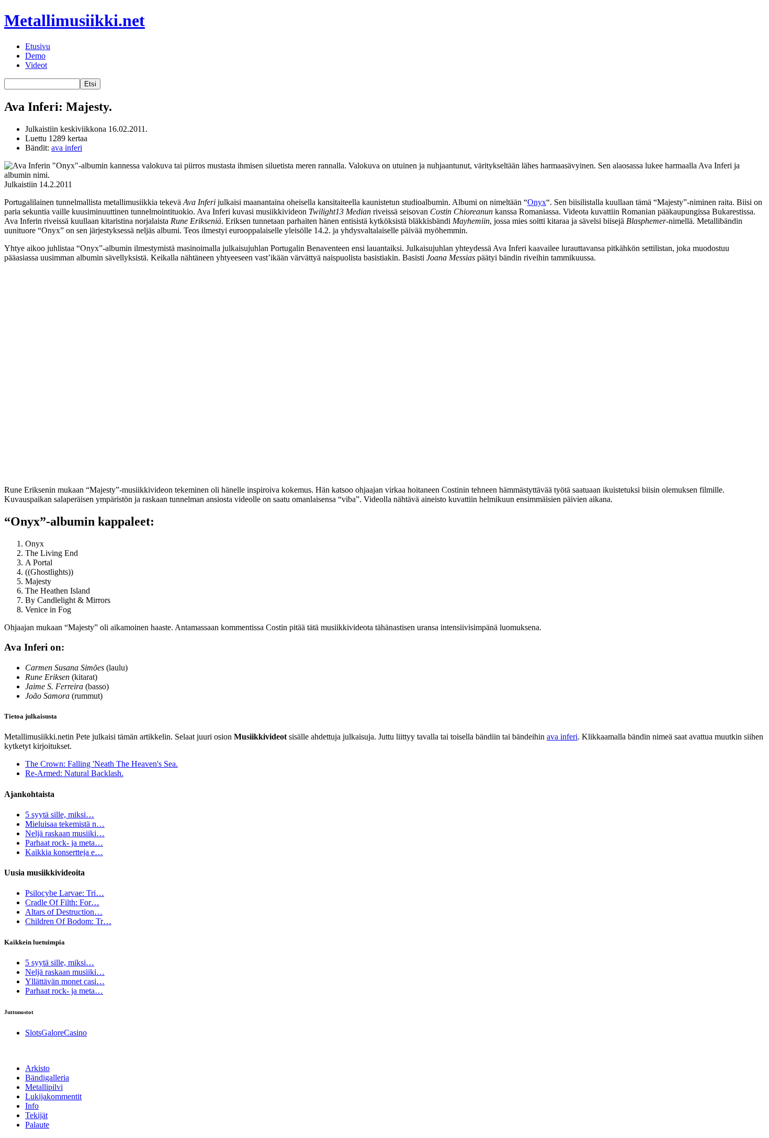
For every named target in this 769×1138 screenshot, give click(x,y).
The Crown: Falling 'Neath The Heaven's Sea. (101, 763)
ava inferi (66, 147)
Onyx (536, 202)
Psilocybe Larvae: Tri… (64, 893)
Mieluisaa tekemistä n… (65, 824)
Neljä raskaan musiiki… (65, 833)
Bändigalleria (47, 1077)
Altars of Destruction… (64, 911)
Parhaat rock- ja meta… (64, 842)
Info (32, 1105)
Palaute (37, 1124)
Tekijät (36, 1115)
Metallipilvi (44, 1087)
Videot (36, 65)
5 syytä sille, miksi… (59, 814)
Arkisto (37, 1068)
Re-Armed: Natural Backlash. (74, 773)
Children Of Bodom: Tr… (68, 921)
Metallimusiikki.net (74, 20)
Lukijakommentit (53, 1096)
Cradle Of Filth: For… (62, 902)
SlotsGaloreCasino (56, 1032)
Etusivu (37, 46)
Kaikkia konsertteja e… (64, 852)
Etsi (90, 84)
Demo (35, 55)
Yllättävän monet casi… (65, 981)
